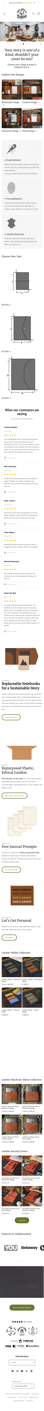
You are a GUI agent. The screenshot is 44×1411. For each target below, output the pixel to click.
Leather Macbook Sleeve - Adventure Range (11, 1107)
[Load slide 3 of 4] (23, 44)
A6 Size (5, 304)
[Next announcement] (39, 2)
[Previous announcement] (4, 2)
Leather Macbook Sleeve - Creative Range (11, 1138)
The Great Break (14, 1393)
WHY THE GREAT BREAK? (22, 1308)
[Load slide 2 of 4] (20, 44)
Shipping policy (33, 1397)
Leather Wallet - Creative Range (11, 1011)
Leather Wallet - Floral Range (30, 1011)
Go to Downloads (11, 870)
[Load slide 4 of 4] (26, 44)
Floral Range (28, 131)
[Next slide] (29, 43)
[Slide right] (26, 1260)
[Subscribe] (32, 1362)
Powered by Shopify (24, 1393)
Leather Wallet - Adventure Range (11, 980)
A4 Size (5, 398)
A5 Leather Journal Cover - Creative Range (31, 1179)
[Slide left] (17, 1260)
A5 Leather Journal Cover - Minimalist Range (11, 1179)
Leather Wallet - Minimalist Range (32, 980)
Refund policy (35, 1393)
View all (22, 1220)
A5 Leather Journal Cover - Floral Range (11, 1209)
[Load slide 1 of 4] (18, 44)
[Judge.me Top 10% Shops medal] (32, 1331)
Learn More (9, 937)
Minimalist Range (10, 102)
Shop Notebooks (11, 717)
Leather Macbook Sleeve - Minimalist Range (31, 1107)
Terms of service (22, 1397)
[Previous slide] (14, 43)
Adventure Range (10, 131)
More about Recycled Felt (14, 796)
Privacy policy (12, 1397)
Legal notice (29, 1400)
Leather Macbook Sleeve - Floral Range (31, 1138)
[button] (4, 13)
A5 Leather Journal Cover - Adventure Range (31, 1209)
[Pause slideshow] (41, 43)
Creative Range (29, 102)
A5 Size (5, 351)
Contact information (18, 1400)
